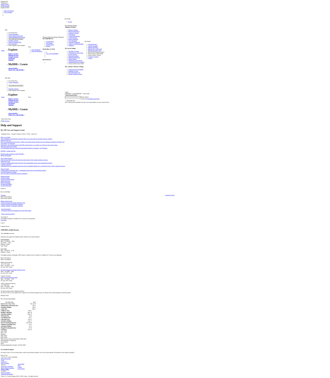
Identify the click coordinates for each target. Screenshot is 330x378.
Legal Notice (21, 368)
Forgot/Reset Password (93, 99)
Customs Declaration (74, 36)
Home (3, 50)
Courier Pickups (72, 37)
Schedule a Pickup (13, 40)
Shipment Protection (73, 31)
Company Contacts (93, 56)
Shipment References (74, 57)
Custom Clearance (6, 204)
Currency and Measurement (75, 44)
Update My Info (92, 44)
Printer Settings (72, 59)
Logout (70, 22)
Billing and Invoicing (6, 201)
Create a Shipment (13, 34)
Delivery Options (73, 30)
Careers (20, 367)
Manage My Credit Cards (95, 49)
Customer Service (170, 195)
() (46, 52)
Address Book (50, 44)
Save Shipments (72, 41)
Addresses (71, 45)
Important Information (7, 374)
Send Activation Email (71, 95)
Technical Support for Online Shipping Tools (13, 203)
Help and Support (9, 11)
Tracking (3, 195)
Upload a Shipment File (14, 42)
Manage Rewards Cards (94, 50)
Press (19, 365)
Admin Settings (5, 4)
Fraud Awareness (5, 372)
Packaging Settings (73, 56)
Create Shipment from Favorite (16, 37)
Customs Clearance (73, 33)
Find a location (8, 12)
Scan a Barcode (12, 44)
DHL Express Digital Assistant (9, 277)
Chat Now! (4, 220)
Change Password (93, 46)
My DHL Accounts (73, 51)
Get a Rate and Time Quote (16, 39)
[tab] (6, 134)
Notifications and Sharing (75, 60)
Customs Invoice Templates (75, 69)
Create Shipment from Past (15, 36)
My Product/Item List (74, 72)
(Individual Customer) (17, 204)
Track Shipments (35, 50)
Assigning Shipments (74, 42)
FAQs (2, 360)
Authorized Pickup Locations (76, 62)
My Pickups (49, 43)
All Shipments (50, 41)
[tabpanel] (165, 146)
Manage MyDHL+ (93, 47)
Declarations (71, 34)
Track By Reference (36, 51)
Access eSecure (72, 54)
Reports (48, 46)
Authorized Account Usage (75, 53)
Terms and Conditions (7, 366)
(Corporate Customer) (17, 206)
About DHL (21, 364)
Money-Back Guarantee (7, 368)
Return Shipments (73, 39)
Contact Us (4, 362)
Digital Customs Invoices (75, 74)
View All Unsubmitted (52, 53)
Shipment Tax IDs (73, 71)
